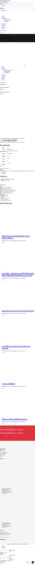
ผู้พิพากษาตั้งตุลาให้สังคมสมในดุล (14, 419)
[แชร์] (2, 563)
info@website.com (3, 84)
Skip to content (2, 0)
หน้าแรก (1, 40)
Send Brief (2, 89)
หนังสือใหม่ (26, 171)
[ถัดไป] (1, 564)
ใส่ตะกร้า (1, 169)
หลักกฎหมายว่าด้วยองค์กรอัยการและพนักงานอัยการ (16, 237)
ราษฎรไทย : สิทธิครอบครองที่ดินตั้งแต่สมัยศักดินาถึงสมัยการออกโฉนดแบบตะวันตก (18, 274)
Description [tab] (4, 172)
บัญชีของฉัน (2, 8)
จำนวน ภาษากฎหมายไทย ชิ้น (4, 168)
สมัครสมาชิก (4, 547)
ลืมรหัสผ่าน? (2, 552)
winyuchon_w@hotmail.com (4, 537)
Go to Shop (2, 93)
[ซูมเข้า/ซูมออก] (0, 563)
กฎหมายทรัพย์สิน (8, 383)
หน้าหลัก (1, 138)
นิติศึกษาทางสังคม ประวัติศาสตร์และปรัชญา (13, 138)
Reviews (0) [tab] (4, 173)
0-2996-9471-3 (3, 539)
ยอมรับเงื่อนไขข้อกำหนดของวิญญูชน (6, 560)
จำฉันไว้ (6, 552)
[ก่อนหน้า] (0, 564)
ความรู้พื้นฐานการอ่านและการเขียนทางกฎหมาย (16, 347)
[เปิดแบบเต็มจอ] (1, 563)
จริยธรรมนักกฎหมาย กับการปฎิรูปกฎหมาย (18, 311)
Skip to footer (7, 0)
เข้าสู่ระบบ (3, 546)
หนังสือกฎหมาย (4, 40)
